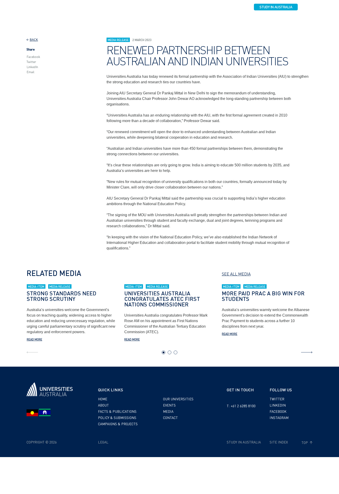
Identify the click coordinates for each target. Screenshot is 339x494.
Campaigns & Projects (201, 20)
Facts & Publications (118, 20)
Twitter (31, 62)
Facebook (33, 56)
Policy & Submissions (159, 20)
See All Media (236, 273)
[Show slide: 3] (175, 352)
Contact (298, 20)
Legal (103, 442)
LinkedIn (32, 67)
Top (305, 442)
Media (281, 20)
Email (30, 72)
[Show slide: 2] (169, 352)
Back (34, 39)
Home (102, 399)
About (89, 20)
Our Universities (239, 20)
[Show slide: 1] (163, 352)
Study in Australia (275, 6)
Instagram (279, 417)
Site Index (279, 442)
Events (265, 20)
